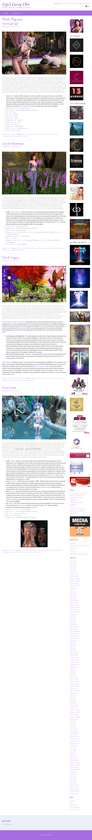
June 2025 (73, 592)
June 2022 (73, 671)
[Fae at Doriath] (34, 439)
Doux (10, 238)
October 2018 (74, 767)
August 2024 (73, 614)
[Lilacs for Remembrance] (34, 194)
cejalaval (18, 26)
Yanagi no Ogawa (16, 130)
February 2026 (74, 574)
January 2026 (74, 576)
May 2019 (73, 752)
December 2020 (75, 710)
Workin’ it (72, 552)
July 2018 (72, 774)
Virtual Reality (15, 136)
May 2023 (73, 647)
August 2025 (73, 587)
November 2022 (75, 660)
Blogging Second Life (76, 498)
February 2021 (74, 706)
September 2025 (75, 585)
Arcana (11, 513)
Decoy (12, 126)
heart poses (12, 128)
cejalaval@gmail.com (7, 824)
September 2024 (75, 611)
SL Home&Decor (57, 378)
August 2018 (73, 772)
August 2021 (73, 693)
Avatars (22, 550)
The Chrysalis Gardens (42, 366)
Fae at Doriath (9, 387)
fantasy (22, 134)
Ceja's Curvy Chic (15, 4)
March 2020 (73, 730)
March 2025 (73, 598)
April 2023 (73, 649)
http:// (4, 30)
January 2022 (74, 682)
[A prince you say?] (34, 74)
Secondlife (37, 134)
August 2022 (73, 666)
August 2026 (73, 561)
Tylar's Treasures (14, 380)
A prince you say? (10, 23)
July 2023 (72, 642)
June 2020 (73, 723)
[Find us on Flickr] (86, 6)
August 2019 (73, 745)
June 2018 (73, 776)
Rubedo (13, 120)
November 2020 (75, 712)
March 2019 (73, 756)
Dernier (13, 232)
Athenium (11, 499)
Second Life (31, 134)
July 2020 (72, 721)
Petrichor (13, 122)
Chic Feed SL (73, 513)
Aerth (12, 491)
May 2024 (73, 620)
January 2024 (74, 629)
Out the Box (48, 835)
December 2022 (75, 658)
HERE (3, 332)
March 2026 (73, 572)
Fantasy (9, 134)
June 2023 (73, 644)
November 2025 (75, 581)
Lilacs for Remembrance (13, 143)
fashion (26, 134)
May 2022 (73, 673)
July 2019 (72, 747)
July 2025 (72, 590)
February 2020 (74, 732)
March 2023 (73, 651)
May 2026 (73, 568)
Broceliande (21, 328)
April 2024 (73, 622)
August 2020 (73, 719)
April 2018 (73, 780)
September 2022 (75, 664)
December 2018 (75, 763)
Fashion (13, 134)
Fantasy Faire (37, 378)
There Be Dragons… (11, 257)
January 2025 (74, 603)
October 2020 (74, 715)
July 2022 (72, 668)
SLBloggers (73, 504)
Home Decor (14, 378)
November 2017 (75, 791)
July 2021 (72, 695)
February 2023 (74, 653)
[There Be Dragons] (34, 302)
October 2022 (74, 662)
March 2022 (73, 677)
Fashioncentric (74, 500)
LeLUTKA (16, 108)
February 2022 (74, 679)
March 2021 (73, 704)
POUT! (13, 517)
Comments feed (74, 807)
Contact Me (16, 13)
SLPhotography (6, 136)
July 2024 (72, 616)
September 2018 (75, 769)
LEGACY (12, 110)
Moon (11, 114)
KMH (10, 503)
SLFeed (72, 506)
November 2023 (75, 633)
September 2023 (75, 638)
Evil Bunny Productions (29, 248)
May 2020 (73, 725)
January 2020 (74, 734)
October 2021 (74, 688)
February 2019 (74, 758)
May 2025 (73, 594)
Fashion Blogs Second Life (77, 509)
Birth (10, 112)
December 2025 (75, 579)
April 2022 (73, 675)
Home (6, 13)
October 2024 (74, 609)
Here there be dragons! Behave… (80, 554)
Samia (11, 116)
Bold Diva (72, 549)
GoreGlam (58, 232)
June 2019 (73, 750)
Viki (11, 96)
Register (72, 801)
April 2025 (73, 596)
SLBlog (50, 134)
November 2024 (75, 607)
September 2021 (75, 690)
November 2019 (75, 739)
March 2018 (73, 782)
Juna (11, 124)
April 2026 (73, 570)
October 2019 (74, 741)
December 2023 (75, 631)
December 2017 (75, 789)
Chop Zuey (42, 240)
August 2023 (73, 640)
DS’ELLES (17, 236)
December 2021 (75, 684)
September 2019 (75, 743)
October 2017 (74, 793)
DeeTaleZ (12, 230)
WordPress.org (74, 809)
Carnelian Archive (45, 487)
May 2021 (73, 699)
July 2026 (72, 563)
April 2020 (73, 728)
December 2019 (75, 736)
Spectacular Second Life (77, 511)
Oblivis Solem (6, 362)
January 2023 (74, 655)
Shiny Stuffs (31, 232)
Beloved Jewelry (16, 240)
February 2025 (74, 601)
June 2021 (73, 697)
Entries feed (73, 805)
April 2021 (73, 701)
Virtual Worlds (23, 136)
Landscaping (21, 378)
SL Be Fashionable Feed (77, 502)
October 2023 (74, 636)
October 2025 (74, 583)
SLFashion (55, 134)
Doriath (34, 507)
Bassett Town (20, 505)
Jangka (12, 461)
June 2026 (73, 565)
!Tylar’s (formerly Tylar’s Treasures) (13, 322)
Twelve (58, 222)
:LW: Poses (12, 244)
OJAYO (11, 515)
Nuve (11, 118)
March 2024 (73, 625)
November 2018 (75, 765)
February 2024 (74, 627)
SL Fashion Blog (44, 134)
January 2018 (74, 787)
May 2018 (73, 778)
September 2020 (75, 717)
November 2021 (75, 686)
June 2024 (73, 618)
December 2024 (75, 605)
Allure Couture (15, 212)
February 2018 (74, 785)
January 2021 (74, 708)
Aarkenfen (51, 475)
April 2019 (73, 754)
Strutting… (73, 543)
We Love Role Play (24, 106)
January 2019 (74, 761)
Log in (71, 803)
